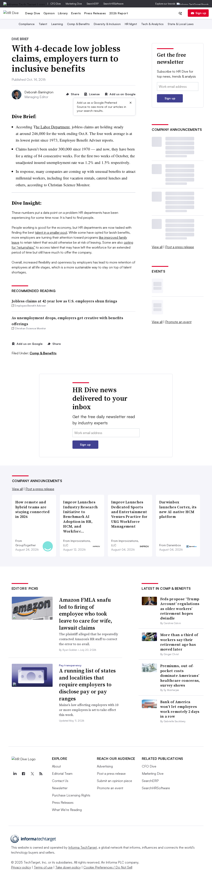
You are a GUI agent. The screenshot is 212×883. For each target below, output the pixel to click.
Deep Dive (32, 13)
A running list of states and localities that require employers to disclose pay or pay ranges (87, 684)
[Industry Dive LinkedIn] (15, 773)
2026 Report (118, 13)
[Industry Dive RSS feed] (41, 773)
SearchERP (93, 3)
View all (157, 247)
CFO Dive (56, 3)
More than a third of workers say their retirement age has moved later (179, 642)
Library (63, 13)
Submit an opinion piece (114, 781)
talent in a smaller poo (50, 232)
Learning (57, 24)
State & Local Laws (181, 24)
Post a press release (179, 247)
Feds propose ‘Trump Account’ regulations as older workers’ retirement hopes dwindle (180, 608)
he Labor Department (53, 126)
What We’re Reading (67, 810)
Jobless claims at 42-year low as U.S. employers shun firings (64, 301)
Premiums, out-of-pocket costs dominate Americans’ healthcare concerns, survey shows (180, 675)
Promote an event (178, 322)
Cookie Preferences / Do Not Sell (107, 867)
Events (76, 13)
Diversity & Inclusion (107, 24)
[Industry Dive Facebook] (23, 773)
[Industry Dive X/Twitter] (32, 773)
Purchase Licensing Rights (71, 795)
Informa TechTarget (82, 847)
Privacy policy (21, 867)
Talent (43, 24)
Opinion (49, 13)
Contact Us (60, 781)
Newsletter (59, 788)
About (56, 766)
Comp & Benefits (78, 24)
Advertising (105, 766)
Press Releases (95, 13)
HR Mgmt (131, 24)
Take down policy (68, 867)
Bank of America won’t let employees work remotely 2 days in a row (180, 709)
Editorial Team (62, 773)
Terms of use (43, 867)
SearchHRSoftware (113, 3)
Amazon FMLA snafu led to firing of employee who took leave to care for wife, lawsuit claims (85, 614)
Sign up (200, 13)
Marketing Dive (74, 3)
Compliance (27, 24)
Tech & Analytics (152, 24)
